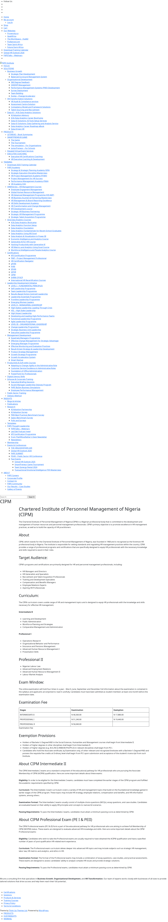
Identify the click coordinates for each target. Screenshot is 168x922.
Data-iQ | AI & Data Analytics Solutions (24, 112)
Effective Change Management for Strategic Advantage (35, 340)
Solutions (8, 895)
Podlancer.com (13, 41)
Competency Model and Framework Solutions (31, 107)
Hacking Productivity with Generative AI (28, 244)
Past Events (16, 459)
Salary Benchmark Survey (22, 417)
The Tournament (18, 143)
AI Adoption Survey (19, 412)
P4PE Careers (13, 475)
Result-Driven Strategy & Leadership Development (32, 349)
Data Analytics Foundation (22, 228)
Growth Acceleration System (23, 357)
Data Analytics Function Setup (24, 225)
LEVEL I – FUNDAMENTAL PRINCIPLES (27, 285)
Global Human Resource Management (27, 192)
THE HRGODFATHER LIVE (21, 448)
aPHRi (13, 263)
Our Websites (9, 30)
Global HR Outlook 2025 (25, 461)
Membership (12, 442)
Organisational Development (19, 79)
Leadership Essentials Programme (26, 296)
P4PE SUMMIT (17, 453)
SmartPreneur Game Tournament (29, 464)
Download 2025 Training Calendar (22, 165)
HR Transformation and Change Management (31, 206)
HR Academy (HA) (18, 184)
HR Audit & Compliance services (24, 101)
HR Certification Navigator (22, 261)
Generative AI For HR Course (23, 241)
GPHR (13, 272)
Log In (10, 22)
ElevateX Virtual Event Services (20, 151)
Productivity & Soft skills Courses (21, 362)
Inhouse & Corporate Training (20, 379)
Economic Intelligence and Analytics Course (29, 239)
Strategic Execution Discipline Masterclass (29, 173)
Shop (6, 25)
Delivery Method (14, 395)
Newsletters (16, 439)
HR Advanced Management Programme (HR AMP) (32, 195)
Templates (11, 423)
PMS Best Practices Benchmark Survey (27, 415)
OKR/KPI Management (20, 85)
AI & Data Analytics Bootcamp (24, 222)
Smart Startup (17, 360)
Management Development (19, 335)
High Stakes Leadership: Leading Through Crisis (31, 307)
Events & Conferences (16, 445)
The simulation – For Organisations (26, 145)
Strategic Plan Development (23, 74)
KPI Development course (21, 208)
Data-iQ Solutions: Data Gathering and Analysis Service (34, 123)
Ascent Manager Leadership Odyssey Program (31, 384)
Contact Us (12, 481)
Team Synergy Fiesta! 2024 (26, 467)
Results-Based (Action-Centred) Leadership (29, 294)
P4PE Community (14, 483)
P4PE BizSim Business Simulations (25, 387)
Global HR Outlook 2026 (14, 52)
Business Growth (14, 71)
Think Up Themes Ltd (18, 910)
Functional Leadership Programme (26, 318)
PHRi (13, 266)
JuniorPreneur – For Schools (23, 148)
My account (9, 19)
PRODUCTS (8, 913)
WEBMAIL (8, 919)
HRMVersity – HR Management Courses (24, 186)
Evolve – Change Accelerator (23, 96)
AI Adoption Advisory (20, 115)
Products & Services (12, 897)
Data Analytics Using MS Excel (24, 233)
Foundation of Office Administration (26, 371)
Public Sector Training (16, 393)
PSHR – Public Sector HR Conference (26, 456)
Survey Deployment (19, 90)
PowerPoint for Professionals (23, 373)
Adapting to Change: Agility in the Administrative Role (34, 365)
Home (6, 17)
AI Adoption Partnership (21, 409)
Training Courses (11, 900)
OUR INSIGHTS (10, 916)
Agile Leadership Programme (23, 321)
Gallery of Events (14, 489)
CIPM (13, 274)
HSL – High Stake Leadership (23, 310)
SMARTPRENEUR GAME (17, 137)
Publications (12, 404)
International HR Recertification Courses (28, 280)
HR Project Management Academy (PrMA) (29, 176)
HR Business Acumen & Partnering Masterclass (31, 197)
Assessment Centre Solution (23, 104)
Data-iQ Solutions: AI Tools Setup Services (29, 121)
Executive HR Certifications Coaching (27, 156)
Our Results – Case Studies (18, 486)
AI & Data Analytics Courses (19, 219)
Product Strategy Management (24, 351)
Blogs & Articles (14, 401)
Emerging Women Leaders (22, 302)
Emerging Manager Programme (25, 343)
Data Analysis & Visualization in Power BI (28, 236)
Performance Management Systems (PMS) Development (35, 88)
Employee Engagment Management (26, 189)
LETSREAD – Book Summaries (20, 134)
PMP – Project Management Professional (28, 258)
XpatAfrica (11, 36)
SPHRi (13, 269)
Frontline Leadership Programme (25, 299)
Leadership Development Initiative (22, 283)
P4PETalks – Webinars (13, 55)
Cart (5, 28)
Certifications (13, 252)
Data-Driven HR (17, 129)
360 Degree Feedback (20, 82)
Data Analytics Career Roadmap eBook (27, 126)
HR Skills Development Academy (25, 203)
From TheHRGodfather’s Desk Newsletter (29, 437)
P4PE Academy (13, 167)
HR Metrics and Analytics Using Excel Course (30, 247)
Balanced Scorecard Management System (29, 77)
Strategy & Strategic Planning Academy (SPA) (30, 170)
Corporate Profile (14, 478)
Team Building (17, 93)
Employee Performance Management (27, 390)
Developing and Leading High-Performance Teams (33, 316)
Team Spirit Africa (15, 44)
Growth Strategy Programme (23, 354)
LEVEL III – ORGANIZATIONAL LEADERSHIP (29, 324)
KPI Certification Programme (23, 255)
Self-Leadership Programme (23, 288)
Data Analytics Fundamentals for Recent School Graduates (36, 230)
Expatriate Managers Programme (25, 338)
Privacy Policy (9, 903)
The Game (15, 140)
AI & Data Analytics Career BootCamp (27, 118)
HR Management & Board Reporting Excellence (31, 200)
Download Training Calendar (16, 50)
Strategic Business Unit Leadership (26, 329)
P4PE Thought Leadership (18, 426)
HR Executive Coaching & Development (28, 159)
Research (11, 406)
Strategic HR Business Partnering (25, 211)
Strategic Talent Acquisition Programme (28, 217)
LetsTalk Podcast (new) (21, 431)
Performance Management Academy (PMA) (29, 181)
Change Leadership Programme (25, 327)
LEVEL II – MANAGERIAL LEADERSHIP (26, 305)
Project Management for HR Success (27, 178)
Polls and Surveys (18, 420)
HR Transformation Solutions (19, 99)
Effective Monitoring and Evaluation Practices (30, 346)
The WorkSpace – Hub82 (17, 39)
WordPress (43, 910)
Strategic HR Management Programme (28, 214)
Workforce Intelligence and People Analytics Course (33, 250)
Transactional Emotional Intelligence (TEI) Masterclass (38, 470)
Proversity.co (13, 33)
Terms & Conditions (12, 906)
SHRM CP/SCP (17, 277)
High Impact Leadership (21, 313)
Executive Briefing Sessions (22, 382)
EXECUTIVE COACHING (17, 154)
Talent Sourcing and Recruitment (25, 110)
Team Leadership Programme (24, 291)
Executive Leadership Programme (25, 332)
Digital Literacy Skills (16, 376)
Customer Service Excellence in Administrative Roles (33, 368)
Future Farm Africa (15, 47)
